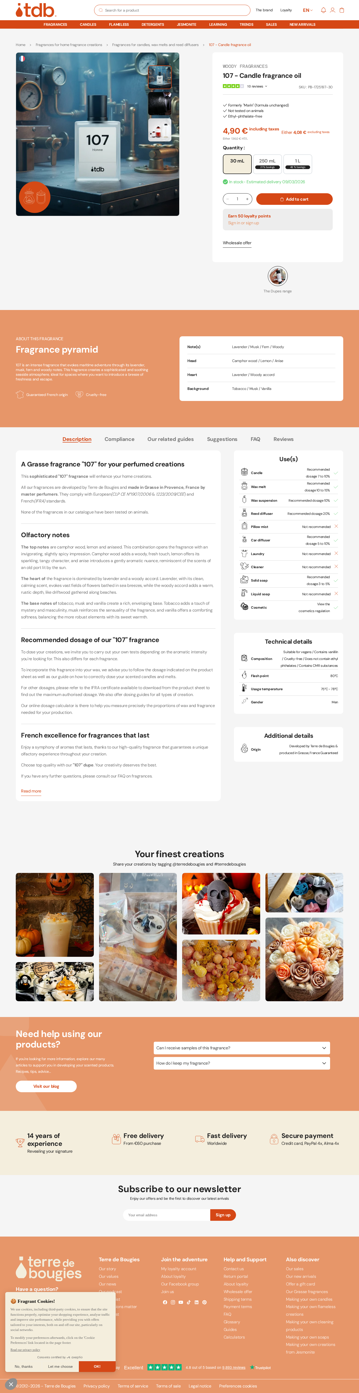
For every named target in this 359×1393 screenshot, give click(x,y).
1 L (297, 163)
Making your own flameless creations (310, 1310)
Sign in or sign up (243, 223)
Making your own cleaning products (309, 1325)
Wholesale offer (237, 243)
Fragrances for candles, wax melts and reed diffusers (155, 44)
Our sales (294, 1269)
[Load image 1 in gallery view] (160, 77)
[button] (55, 24)
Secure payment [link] (307, 1136)
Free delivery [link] (144, 1136)
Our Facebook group (180, 1284)
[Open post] (55, 915)
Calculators (234, 1337)
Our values (109, 1276)
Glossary (232, 1322)
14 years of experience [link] (44, 1140)
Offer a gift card (300, 1284)
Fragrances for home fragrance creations (69, 44)
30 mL (237, 161)
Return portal (236, 1276)
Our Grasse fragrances (307, 1291)
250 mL (267, 163)
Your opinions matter (118, 1306)
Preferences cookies (238, 1386)
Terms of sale (168, 1386)
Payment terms (238, 1306)
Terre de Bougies (60, 1386)
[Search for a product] (101, 10)
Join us (167, 1291)
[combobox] (172, 10)
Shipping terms (238, 1299)
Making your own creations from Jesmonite (310, 1348)
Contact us (234, 1269)
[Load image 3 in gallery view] (160, 130)
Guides (230, 1329)
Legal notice (200, 1386)
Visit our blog (46, 1086)
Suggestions (222, 439)
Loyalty (286, 10)
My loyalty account (178, 1269)
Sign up (223, 1215)
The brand (264, 10)
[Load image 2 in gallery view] (160, 103)
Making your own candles (309, 1299)
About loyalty (173, 1276)
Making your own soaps (307, 1337)
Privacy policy (97, 1386)
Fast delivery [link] (227, 1136)
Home (20, 44)
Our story (107, 1269)
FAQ (255, 439)
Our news (107, 1284)
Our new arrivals (301, 1276)
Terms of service (133, 1386)
